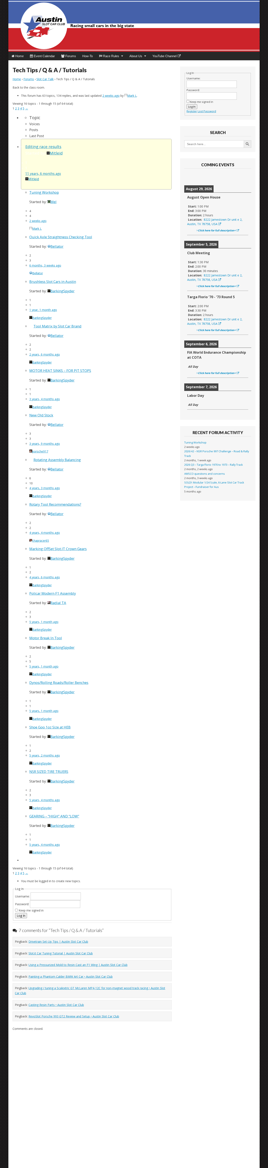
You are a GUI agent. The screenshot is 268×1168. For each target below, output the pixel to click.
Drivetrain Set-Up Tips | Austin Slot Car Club (58, 942)
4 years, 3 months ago (44, 488)
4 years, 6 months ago (44, 577)
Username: (23, 896)
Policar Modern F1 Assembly (52, 593)
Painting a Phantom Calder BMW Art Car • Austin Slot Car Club (70, 976)
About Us (135, 56)
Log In (21, 916)
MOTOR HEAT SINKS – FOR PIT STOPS (60, 370)
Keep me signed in (31, 910)
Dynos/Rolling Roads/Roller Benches (58, 682)
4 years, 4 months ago (44, 533)
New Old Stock (41, 415)
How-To (87, 56)
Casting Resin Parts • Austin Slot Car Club (56, 1005)
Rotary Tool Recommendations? (55, 504)
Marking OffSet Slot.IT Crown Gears (58, 548)
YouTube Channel (164, 56)
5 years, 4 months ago (44, 800)
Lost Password (207, 111)
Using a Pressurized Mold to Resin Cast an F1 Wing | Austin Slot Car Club (78, 965)
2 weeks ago (111, 96)
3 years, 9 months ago (44, 444)
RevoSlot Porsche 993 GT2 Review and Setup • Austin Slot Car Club (73, 1016)
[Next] (244, 177)
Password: (22, 904)
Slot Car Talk (45, 79)
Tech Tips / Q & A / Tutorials (50, 69)
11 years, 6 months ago (43, 173)
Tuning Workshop (44, 192)
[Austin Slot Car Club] (134, 26)
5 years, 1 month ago (43, 622)
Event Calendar (44, 56)
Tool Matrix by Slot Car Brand (57, 326)
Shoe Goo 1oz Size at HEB (50, 727)
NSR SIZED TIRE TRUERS (48, 771)
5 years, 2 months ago (44, 755)
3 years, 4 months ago (44, 399)
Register (192, 111)
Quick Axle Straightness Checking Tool (60, 237)
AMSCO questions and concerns (204, 474)
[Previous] (191, 177)
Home (19, 56)
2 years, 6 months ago (44, 354)
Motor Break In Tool (45, 638)
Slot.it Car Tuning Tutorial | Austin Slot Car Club (60, 953)
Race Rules (110, 56)
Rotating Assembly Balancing (57, 459)
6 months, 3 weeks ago (45, 265)
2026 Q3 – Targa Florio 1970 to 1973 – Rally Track (213, 465)
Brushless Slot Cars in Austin (52, 281)
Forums (70, 56)
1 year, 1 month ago (43, 310)
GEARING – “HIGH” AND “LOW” (54, 816)
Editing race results (43, 146)
